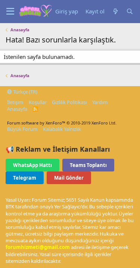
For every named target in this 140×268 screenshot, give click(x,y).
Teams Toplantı (88, 165)
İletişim (15, 102)
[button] (10, 11)
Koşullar (38, 102)
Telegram (24, 177)
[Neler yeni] (115, 11)
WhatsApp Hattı (32, 165)
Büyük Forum (22, 129)
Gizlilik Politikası (69, 102)
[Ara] (129, 11)
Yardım (100, 102)
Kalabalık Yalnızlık (62, 129)
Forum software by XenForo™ (61, 123)
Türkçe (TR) (24, 91)
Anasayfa (17, 108)
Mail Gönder (69, 177)
